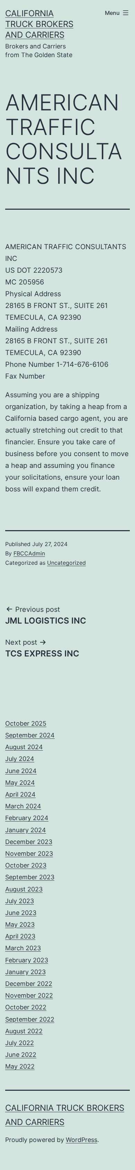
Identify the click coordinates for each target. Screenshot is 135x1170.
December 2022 (28, 983)
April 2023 (20, 936)
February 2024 (26, 818)
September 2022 (29, 1019)
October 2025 (25, 723)
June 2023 (20, 912)
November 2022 (29, 995)
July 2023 (19, 901)
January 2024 (25, 830)
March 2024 (23, 806)
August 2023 (24, 889)
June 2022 (20, 1054)
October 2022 (25, 1007)
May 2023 (20, 924)
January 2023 (25, 972)
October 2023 (25, 865)
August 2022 (24, 1031)
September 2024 (30, 735)
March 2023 (23, 948)
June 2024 (21, 770)
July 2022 (19, 1042)
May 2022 (20, 1066)
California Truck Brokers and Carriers (39, 24)
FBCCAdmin (29, 553)
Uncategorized (66, 562)
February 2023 (26, 960)
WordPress (81, 1139)
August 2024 (24, 747)
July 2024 (19, 758)
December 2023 (28, 841)
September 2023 (29, 877)
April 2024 (20, 794)
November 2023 (29, 853)
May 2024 (20, 782)
